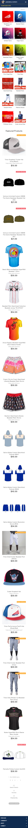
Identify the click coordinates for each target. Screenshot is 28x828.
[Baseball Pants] (20, 83)
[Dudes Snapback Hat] (14, 578)
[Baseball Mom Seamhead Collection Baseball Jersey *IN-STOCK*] (14, 292)
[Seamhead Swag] (7, 83)
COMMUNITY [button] (4, 820)
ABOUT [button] (2, 823)
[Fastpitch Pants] (7, 100)
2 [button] (12, 780)
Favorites (14, 792)
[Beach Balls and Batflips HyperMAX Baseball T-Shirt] (14, 256)
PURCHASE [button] (3, 818)
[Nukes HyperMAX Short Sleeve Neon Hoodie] (14, 718)
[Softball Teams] (7, 33)
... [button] (17, 780)
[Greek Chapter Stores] (20, 50)
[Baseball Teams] (20, 16)
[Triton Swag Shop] (7, 67)
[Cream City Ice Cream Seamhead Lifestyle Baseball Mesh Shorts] (14, 365)
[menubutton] (26, 2)
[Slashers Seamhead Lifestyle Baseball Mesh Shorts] (14, 402)
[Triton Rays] (20, 67)
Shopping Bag (13, 798)
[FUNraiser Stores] (7, 117)
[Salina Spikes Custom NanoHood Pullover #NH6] (14, 473)
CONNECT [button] (3, 825)
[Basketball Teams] (7, 50)
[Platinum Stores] (20, 100)
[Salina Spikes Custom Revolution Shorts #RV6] (14, 508)
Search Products (14, 787)
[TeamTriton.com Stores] (7, 16)
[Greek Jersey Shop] (20, 117)
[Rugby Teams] (20, 33)
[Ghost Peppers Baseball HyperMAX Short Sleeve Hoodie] (14, 329)
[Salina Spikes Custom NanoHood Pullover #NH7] (14, 439)
